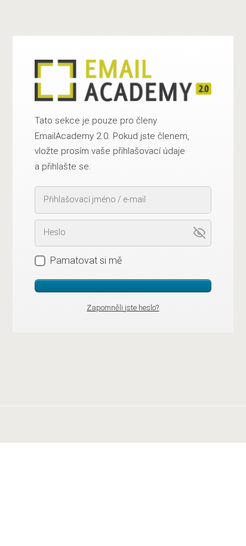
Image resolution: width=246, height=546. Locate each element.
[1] (123, 285)
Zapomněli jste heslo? (123, 307)
